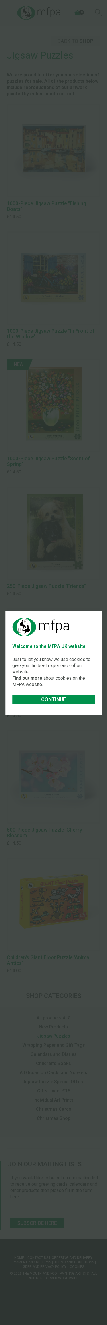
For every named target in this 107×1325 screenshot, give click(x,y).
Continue (53, 699)
